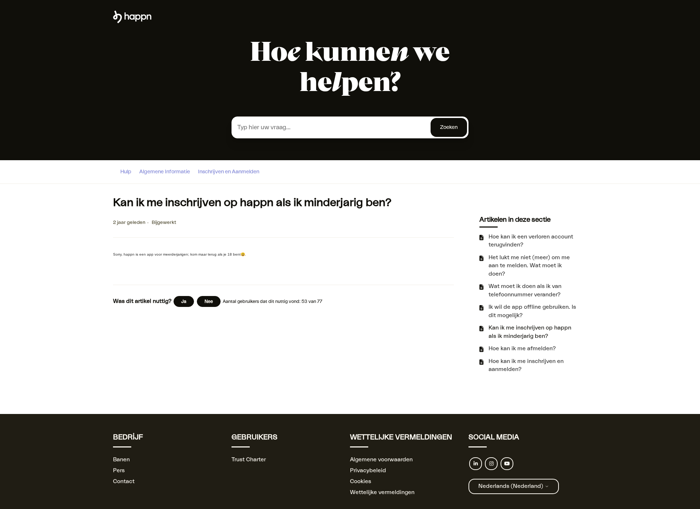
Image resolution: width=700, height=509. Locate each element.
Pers (119, 470)
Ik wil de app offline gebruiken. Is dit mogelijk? (532, 311)
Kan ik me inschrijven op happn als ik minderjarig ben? (530, 332)
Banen (121, 459)
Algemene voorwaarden (381, 459)
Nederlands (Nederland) (511, 486)
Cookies (360, 481)
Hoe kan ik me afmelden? (522, 348)
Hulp (125, 171)
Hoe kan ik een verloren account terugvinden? (531, 241)
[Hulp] (132, 21)
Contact (124, 481)
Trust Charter (249, 459)
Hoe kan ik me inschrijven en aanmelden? (526, 365)
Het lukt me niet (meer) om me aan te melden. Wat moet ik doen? (529, 266)
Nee (209, 301)
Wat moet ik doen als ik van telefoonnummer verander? (525, 290)
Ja (183, 301)
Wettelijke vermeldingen (382, 492)
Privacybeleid (368, 470)
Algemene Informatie (164, 171)
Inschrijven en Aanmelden (228, 171)
